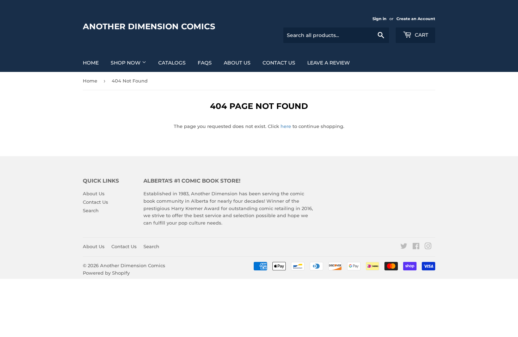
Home (91, 63)
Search (91, 210)
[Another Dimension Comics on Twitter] (403, 247)
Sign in (379, 18)
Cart (420, 35)
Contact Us (279, 63)
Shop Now (126, 63)
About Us (237, 63)
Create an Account (415, 18)
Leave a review (328, 63)
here (285, 126)
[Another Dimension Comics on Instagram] (428, 247)
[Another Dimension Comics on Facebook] (416, 247)
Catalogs (172, 63)
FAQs (205, 63)
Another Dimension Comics (149, 26)
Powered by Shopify (106, 273)
